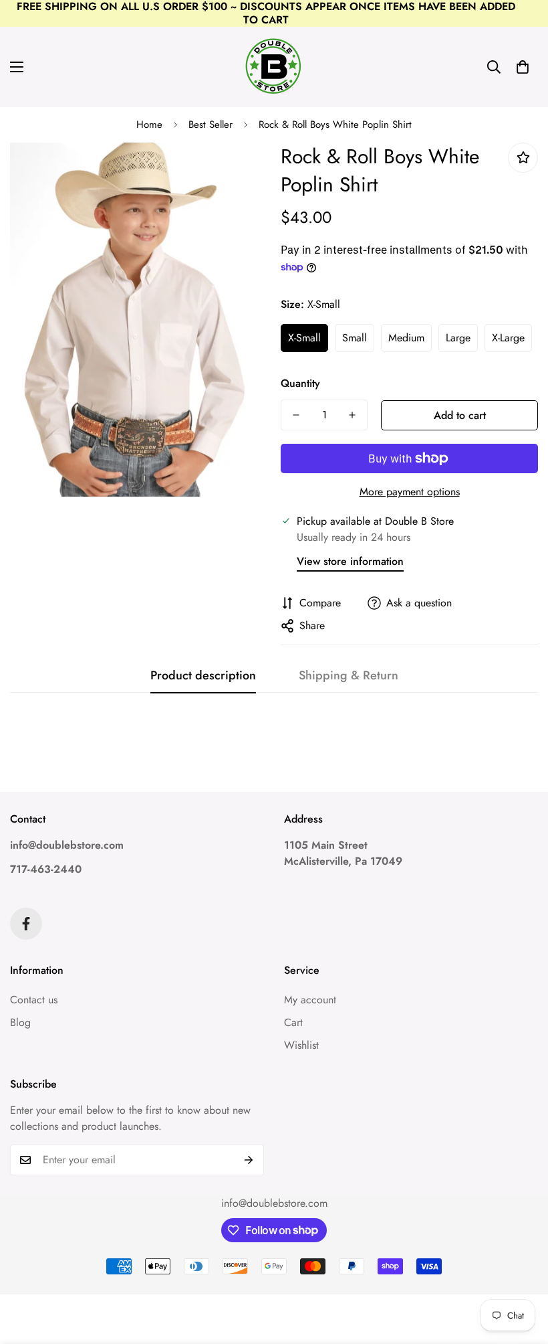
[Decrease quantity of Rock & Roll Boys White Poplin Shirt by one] (296, 415)
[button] (522, 67)
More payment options (410, 491)
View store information (350, 561)
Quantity (300, 383)
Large (458, 337)
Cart (293, 1022)
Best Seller (210, 124)
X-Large (508, 337)
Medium (406, 337)
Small (354, 337)
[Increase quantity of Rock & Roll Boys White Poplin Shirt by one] (352, 415)
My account (310, 999)
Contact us (33, 999)
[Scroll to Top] (522, 1271)
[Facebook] (26, 924)
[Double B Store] (274, 67)
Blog (20, 1022)
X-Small (304, 337)
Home (149, 124)
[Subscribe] (249, 1160)
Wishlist (301, 1045)
